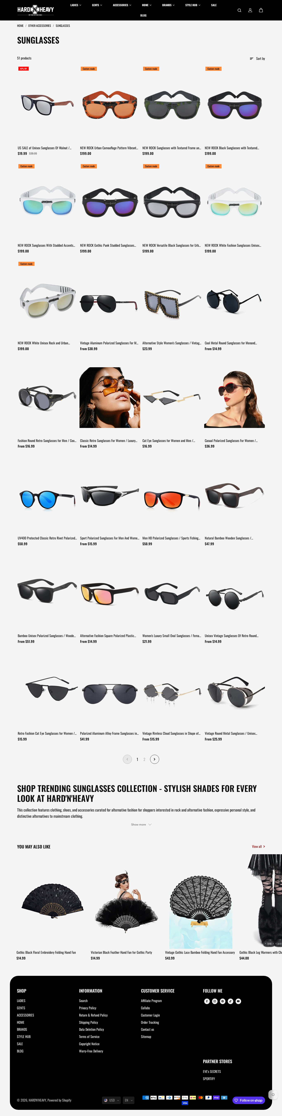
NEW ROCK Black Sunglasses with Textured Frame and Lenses (231, 148)
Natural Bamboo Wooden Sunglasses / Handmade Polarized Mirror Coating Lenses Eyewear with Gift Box (231, 538)
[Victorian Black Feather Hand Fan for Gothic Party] (126, 901)
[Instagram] (215, 1001)
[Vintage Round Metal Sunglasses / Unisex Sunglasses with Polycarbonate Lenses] (234, 690)
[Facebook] (207, 1001)
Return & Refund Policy (93, 1015)
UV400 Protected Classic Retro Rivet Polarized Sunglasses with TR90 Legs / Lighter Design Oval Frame (47, 538)
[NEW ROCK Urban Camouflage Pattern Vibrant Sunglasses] (109, 104)
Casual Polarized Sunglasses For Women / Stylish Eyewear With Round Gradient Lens (230, 440)
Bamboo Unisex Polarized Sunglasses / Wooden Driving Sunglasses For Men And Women (46, 636)
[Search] (239, 10)
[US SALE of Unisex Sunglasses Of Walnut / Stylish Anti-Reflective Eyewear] (47, 104)
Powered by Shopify (59, 1100)
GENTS (21, 1007)
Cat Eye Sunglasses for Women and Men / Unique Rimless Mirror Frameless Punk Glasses (171, 440)
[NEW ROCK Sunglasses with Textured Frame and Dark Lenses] (172, 104)
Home (20, 25)
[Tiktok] (230, 1001)
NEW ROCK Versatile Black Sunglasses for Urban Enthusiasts (172, 245)
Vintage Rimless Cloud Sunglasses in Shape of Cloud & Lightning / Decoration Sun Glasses (170, 733)
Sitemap (146, 1036)
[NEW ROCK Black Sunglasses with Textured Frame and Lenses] (234, 104)
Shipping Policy (88, 1022)
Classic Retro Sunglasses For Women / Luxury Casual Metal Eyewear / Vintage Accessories (107, 440)
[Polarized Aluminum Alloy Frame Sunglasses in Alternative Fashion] (109, 690)
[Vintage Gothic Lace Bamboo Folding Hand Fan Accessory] (201, 901)
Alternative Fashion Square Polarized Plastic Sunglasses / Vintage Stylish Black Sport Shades (109, 636)
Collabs (145, 1007)
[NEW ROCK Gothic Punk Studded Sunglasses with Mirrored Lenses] (109, 202)
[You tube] (238, 1001)
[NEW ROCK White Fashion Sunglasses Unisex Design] (234, 202)
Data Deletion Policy (91, 1029)
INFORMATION (90, 991)
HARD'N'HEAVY (37, 1100)
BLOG (20, 1050)
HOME (20, 1022)
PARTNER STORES (217, 1061)
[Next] (258, 902)
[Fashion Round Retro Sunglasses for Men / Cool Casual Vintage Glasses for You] (47, 397)
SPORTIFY (209, 1078)
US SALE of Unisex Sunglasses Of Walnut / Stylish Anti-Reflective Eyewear (44, 148)
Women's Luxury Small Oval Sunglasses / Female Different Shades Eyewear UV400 (171, 636)
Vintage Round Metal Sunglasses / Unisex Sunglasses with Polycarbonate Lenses (230, 733)
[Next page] (154, 759)
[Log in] (250, 10)
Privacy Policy (87, 1007)
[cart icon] (261, 10)
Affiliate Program (151, 1000)
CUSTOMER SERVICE (157, 991)
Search (83, 1000)
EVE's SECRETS (212, 1071)
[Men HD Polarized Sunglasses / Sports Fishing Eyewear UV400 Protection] (172, 495)
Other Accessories (40, 25)
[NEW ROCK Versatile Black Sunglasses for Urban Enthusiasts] (172, 202)
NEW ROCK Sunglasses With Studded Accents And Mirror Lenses (45, 245)
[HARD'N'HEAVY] (35, 10)
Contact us (147, 1029)
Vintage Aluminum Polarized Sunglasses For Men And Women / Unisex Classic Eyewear (109, 343)
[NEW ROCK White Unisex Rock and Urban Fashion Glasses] (47, 300)
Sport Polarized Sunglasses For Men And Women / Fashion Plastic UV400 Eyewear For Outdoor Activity (109, 538)
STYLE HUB (24, 1036)
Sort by (260, 58)
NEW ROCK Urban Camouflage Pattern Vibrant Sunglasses (108, 148)
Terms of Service (89, 1036)
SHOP (21, 991)
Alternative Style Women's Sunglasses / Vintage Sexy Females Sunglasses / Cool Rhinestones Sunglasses (171, 343)
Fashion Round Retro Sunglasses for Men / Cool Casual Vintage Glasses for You (46, 440)
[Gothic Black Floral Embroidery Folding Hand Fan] (52, 901)
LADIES (21, 1000)
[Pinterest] (222, 1001)
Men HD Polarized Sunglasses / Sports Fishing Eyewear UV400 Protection (170, 538)
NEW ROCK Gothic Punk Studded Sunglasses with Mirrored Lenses (107, 245)
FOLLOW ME (212, 991)
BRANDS (22, 1029)
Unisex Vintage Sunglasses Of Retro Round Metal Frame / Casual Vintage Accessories (231, 636)
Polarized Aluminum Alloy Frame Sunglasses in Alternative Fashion (108, 733)
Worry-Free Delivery (91, 1050)
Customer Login (150, 1015)
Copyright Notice (89, 1043)
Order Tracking (150, 1022)
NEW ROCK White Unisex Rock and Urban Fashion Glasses (43, 343)
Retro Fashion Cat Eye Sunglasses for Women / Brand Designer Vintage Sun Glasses (46, 733)
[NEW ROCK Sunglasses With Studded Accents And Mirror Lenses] (47, 202)
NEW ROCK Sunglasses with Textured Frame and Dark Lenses (171, 148)
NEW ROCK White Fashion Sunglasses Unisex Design (232, 245)
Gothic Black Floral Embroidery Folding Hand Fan (46, 952)
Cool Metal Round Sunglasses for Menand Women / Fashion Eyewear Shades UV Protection (234, 343)
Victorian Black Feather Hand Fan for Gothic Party (121, 952)
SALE (20, 1043)
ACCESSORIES (25, 1015)
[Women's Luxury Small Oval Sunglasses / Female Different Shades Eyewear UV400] (172, 592)
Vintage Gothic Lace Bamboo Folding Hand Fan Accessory (200, 952)
